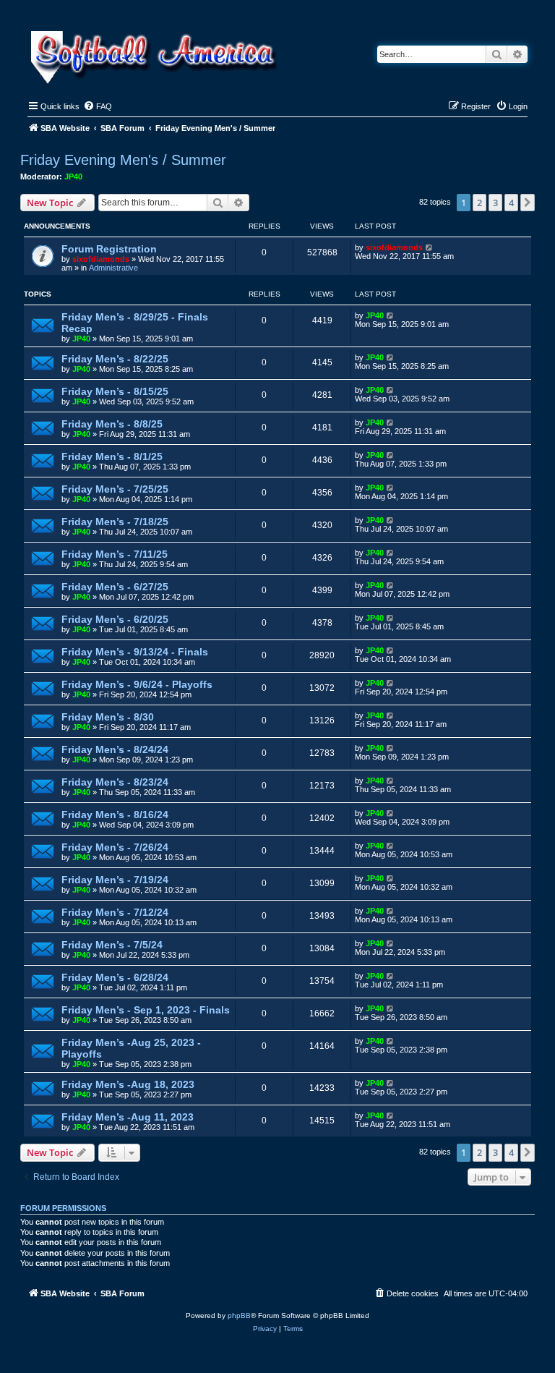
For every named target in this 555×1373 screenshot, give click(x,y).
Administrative (113, 267)
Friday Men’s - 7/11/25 (114, 554)
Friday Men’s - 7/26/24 (114, 847)
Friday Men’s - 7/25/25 (114, 489)
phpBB (239, 1315)
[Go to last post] (429, 247)
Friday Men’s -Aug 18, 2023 (127, 1084)
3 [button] (495, 202)
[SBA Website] (155, 55)
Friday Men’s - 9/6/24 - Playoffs (136, 684)
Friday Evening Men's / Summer (123, 160)
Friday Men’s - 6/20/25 (114, 619)
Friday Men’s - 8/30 (107, 717)
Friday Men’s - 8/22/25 (114, 359)
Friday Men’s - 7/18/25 (114, 521)
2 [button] (479, 202)
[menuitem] (97, 106)
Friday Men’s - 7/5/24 (112, 945)
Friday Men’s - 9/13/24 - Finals (134, 652)
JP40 (73, 176)
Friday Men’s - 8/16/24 (114, 814)
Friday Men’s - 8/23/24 (114, 782)
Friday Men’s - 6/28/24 (114, 977)
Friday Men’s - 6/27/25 (114, 586)
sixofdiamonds (100, 259)
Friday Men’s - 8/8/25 (112, 424)
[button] (527, 202)
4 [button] (511, 202)
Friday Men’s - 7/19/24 (114, 879)
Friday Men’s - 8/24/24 (114, 749)
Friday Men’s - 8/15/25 (114, 391)
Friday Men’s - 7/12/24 (114, 912)
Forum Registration (109, 249)
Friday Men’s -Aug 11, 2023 (127, 1117)
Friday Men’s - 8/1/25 (112, 456)
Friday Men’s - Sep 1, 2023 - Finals (145, 1010)
